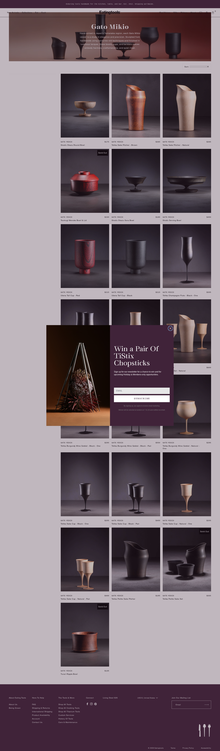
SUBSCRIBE (142, 398)
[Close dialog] (170, 328)
